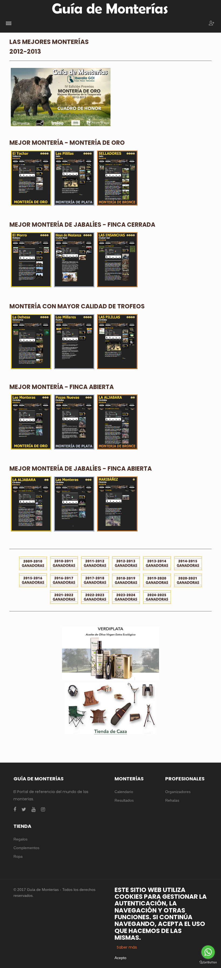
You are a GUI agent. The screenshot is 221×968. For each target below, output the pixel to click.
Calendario (124, 792)
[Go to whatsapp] (208, 952)
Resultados (124, 800)
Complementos (26, 848)
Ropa (18, 856)
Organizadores (178, 792)
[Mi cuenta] (211, 23)
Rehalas (172, 800)
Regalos (20, 839)
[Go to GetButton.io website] (208, 962)
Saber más (127, 947)
